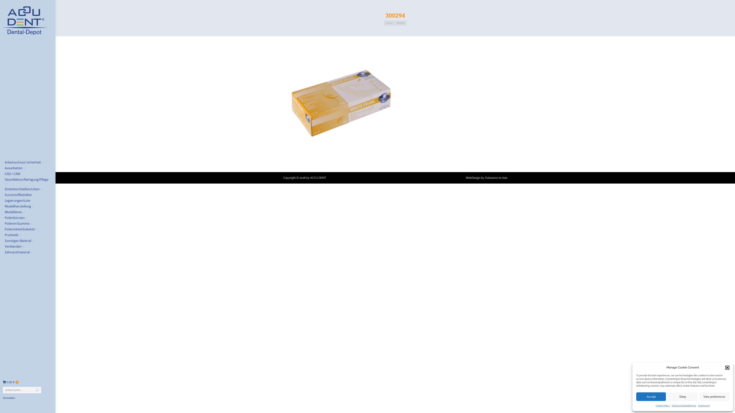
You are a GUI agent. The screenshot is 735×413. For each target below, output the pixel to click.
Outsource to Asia (496, 177)
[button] (727, 368)
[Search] (37, 390)
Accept (651, 396)
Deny (682, 396)
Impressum (704, 405)
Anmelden (9, 397)
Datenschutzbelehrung (684, 405)
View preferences (714, 396)
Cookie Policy (663, 405)
